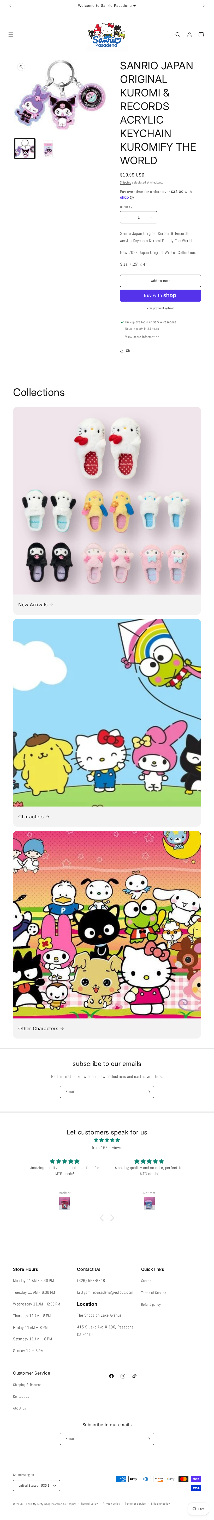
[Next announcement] (204, 5)
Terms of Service (153, 1292)
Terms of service (135, 1503)
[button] (11, 34)
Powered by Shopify (63, 1504)
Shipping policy (160, 1503)
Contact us (21, 1396)
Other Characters (38, 1028)
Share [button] (130, 350)
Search (146, 1280)
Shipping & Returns (27, 1384)
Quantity (126, 207)
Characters (31, 816)
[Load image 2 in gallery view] (48, 148)
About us (19, 1408)
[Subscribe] (148, 1092)
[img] (107, 1140)
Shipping (125, 182)
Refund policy (151, 1304)
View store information (142, 336)
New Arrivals (32, 604)
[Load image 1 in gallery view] (24, 148)
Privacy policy (111, 1503)
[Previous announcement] (10, 5)
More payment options (160, 308)
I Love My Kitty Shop (38, 1504)
